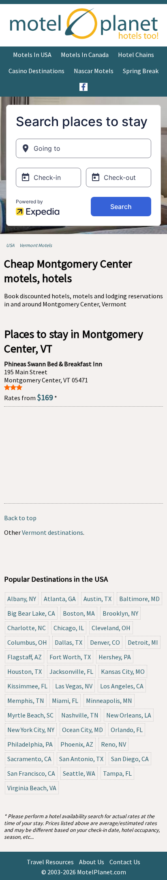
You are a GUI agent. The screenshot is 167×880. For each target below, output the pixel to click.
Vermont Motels (35, 245)
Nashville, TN (79, 715)
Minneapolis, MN (109, 700)
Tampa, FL (117, 773)
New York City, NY (30, 730)
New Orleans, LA (128, 715)
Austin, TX (97, 599)
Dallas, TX (68, 642)
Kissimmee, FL (27, 686)
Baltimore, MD (139, 599)
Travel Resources (50, 862)
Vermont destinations (52, 532)
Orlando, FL (127, 730)
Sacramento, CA (29, 759)
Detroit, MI (143, 642)
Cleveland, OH (111, 628)
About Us (91, 862)
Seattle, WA (79, 773)
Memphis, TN (25, 700)
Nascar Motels (93, 71)
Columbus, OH (27, 642)
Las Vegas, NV (73, 686)
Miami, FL (65, 700)
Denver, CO (105, 642)
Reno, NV (113, 744)
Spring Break (140, 71)
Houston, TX (24, 671)
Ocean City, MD (82, 730)
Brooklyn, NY (120, 613)
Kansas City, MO (123, 671)
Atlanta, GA (60, 599)
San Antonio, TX (81, 759)
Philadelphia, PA (30, 744)
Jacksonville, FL (71, 671)
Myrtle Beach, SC (30, 715)
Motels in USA (32, 55)
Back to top (20, 518)
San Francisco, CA (31, 773)
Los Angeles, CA (121, 686)
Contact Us (124, 862)
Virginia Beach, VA (31, 788)
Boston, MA (79, 613)
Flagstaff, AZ (24, 657)
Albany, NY (21, 599)
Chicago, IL (69, 628)
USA (10, 245)
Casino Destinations (36, 71)
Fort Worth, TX (70, 657)
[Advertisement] (83, 455)
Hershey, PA (114, 657)
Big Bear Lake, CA (31, 613)
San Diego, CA (130, 759)
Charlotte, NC (26, 628)
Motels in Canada (85, 55)
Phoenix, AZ (76, 744)
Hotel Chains (136, 55)
